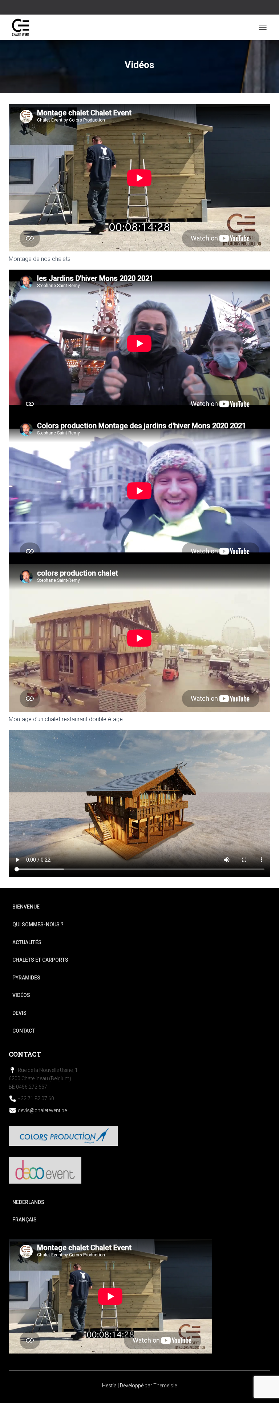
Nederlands (28, 1202)
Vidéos (21, 995)
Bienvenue (26, 907)
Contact (23, 1031)
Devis (19, 1013)
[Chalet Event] (23, 27)
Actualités (26, 942)
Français (24, 1220)
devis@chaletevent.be (42, 1110)
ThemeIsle (165, 1385)
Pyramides (26, 978)
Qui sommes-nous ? (38, 924)
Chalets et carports (40, 960)
